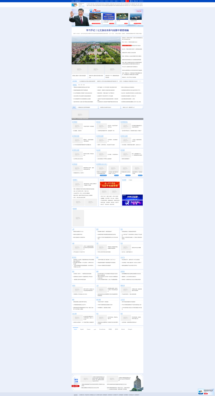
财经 (81, 84)
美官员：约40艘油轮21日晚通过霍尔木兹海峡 (117, 81)
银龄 (109, 5)
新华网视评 (74, 121)
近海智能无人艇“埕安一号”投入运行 (116, 118)
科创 (122, 249)
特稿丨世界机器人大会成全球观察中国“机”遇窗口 (131, 56)
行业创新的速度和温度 (136, 59)
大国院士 (117, 198)
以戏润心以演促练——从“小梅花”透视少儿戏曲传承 (83, 328)
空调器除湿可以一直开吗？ (78, 172)
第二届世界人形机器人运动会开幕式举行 (83, 62)
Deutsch (123, 335)
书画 (76, 319)
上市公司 (137, 5)
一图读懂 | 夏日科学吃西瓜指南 (79, 285)
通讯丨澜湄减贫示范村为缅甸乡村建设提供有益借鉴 (84, 188)
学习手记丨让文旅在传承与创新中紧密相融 (107, 30)
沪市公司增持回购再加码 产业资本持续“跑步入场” (131, 311)
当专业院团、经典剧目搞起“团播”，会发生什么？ (131, 144)
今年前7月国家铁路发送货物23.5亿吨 (105, 311)
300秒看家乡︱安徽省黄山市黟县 (104, 314)
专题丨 (123, 62)
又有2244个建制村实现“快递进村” (104, 271)
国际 (84, 84)
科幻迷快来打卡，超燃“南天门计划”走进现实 (131, 266)
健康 (97, 277)
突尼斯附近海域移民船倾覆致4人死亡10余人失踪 (131, 101)
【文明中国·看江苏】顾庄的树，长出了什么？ (107, 266)
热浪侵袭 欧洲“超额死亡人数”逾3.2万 (128, 95)
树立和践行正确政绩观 (126, 45)
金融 (87, 5)
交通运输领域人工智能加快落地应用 (129, 231)
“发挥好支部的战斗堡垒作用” (95, 20)
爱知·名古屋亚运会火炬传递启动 (127, 87)
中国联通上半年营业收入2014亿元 (80, 300)
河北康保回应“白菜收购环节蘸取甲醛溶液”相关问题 (107, 101)
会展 (120, 5)
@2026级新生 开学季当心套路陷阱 (104, 158)
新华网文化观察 (124, 135)
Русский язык (102, 335)
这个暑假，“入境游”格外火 (113, 154)
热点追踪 (98, 150)
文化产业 (141, 5)
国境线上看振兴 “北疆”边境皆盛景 (79, 75)
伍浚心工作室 (128, 175)
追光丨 (75, 191)
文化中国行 (107, 198)
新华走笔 (112, 202)
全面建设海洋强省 (134, 20)
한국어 (116, 335)
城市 (114, 5)
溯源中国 (111, 5)
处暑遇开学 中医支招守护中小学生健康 (105, 95)
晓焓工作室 (140, 175)
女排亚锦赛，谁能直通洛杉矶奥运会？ (129, 328)
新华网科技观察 (99, 135)
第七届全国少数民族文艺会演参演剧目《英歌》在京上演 (88, 324)
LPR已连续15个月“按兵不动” (79, 258)
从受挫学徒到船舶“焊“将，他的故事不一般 (106, 130)
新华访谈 (98, 121)
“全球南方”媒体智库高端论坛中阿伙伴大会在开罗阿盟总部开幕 (125, 385)
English (75, 335)
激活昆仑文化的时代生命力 (105, 107)
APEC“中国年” (115, 196)
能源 (118, 5)
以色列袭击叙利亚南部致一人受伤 (128, 98)
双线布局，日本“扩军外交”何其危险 (129, 77)
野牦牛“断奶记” (93, 118)
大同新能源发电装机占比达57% (79, 311)
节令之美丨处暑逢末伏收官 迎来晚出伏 (130, 66)
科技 (122, 229)
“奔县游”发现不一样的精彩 (88, 126)
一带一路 (131, 5)
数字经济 (99, 5)
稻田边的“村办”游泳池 (136, 45)
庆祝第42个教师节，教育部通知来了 (105, 231)
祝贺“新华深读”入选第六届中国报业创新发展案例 (83, 101)
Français (88, 335)
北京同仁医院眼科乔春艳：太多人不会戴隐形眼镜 (107, 285)
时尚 (125, 5)
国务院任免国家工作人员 (78, 231)
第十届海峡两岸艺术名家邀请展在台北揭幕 (82, 98)
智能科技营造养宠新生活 (127, 59)
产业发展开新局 (104, 200)
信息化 (97, 5)
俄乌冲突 (107, 204)
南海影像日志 (110, 200)
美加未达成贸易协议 (126, 70)
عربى (95, 335)
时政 (79, 84)
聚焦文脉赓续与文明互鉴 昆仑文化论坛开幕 (90, 394)
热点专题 (102, 179)
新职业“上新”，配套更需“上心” (129, 107)
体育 (122, 319)
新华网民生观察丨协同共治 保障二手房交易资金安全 (113, 296)
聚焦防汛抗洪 (117, 200)
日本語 (110, 335)
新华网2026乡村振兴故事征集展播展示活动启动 (131, 280)
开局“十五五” (103, 196)
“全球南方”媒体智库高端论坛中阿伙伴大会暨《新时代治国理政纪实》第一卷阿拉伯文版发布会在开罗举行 (98, 385)
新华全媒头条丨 (87, 183)
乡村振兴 (106, 5)
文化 (73, 319)
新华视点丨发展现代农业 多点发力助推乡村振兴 (131, 285)
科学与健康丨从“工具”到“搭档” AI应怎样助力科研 (107, 87)
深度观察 (75, 179)
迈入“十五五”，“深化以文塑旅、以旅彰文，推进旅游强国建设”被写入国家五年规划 (125, 33)
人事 (73, 229)
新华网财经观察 (75, 135)
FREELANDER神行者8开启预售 (104, 258)
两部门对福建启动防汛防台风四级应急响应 (133, 62)
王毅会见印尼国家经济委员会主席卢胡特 (82, 87)
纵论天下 (102, 204)
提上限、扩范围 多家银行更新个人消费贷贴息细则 (132, 49)
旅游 (116, 5)
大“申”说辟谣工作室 (103, 175)
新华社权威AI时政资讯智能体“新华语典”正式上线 (116, 390)
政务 (97, 263)
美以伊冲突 (112, 204)
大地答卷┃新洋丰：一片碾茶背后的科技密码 (82, 280)
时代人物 (112, 198)
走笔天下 (117, 202)
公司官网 (80, 4)
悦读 (127, 5)
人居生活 (93, 5)
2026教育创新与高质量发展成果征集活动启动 (107, 234)
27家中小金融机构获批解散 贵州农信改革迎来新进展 (88, 254)
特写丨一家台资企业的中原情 (79, 197)
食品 (91, 5)
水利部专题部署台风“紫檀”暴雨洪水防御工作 (131, 63)
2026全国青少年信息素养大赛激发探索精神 (82, 95)
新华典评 (108, 202)
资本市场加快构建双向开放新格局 (128, 308)
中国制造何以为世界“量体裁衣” (84, 107)
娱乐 (123, 5)
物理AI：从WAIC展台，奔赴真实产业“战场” (106, 144)
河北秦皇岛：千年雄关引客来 (78, 118)
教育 (97, 229)
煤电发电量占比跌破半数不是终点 (80, 308)
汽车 (89, 5)
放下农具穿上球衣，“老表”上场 (82, 191)
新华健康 (123, 150)
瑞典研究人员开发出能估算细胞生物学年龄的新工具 (96, 81)
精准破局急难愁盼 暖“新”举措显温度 (81, 90)
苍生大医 (118, 20)
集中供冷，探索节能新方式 (127, 258)
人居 (97, 291)
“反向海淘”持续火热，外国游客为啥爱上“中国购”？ (132, 130)
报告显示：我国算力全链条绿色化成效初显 (105, 90)
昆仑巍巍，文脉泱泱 (77, 130)
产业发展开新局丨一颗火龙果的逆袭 (129, 300)
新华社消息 (103, 202)
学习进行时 (112, 23)
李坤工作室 (116, 175)
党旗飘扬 (102, 198)
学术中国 (103, 5)
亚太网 (134, 5)
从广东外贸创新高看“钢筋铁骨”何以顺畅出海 (82, 144)
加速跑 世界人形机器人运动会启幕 (129, 52)
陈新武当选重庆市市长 (77, 234)
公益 (129, 5)
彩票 (121, 5)
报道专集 (139, 11)
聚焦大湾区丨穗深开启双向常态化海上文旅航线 (83, 195)
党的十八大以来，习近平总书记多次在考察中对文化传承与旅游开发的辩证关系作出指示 (90, 33)
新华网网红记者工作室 (101, 164)
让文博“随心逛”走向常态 (78, 158)
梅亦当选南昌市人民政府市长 (79, 237)
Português (130, 335)
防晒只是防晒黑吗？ (126, 158)
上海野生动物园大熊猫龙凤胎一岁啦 (134, 118)
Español (82, 335)
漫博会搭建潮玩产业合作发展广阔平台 (129, 271)
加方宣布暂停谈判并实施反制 (136, 70)
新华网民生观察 (75, 150)
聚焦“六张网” (109, 196)
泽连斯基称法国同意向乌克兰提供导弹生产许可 (130, 90)
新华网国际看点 (124, 121)
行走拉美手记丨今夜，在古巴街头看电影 (82, 193)
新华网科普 (74, 164)
